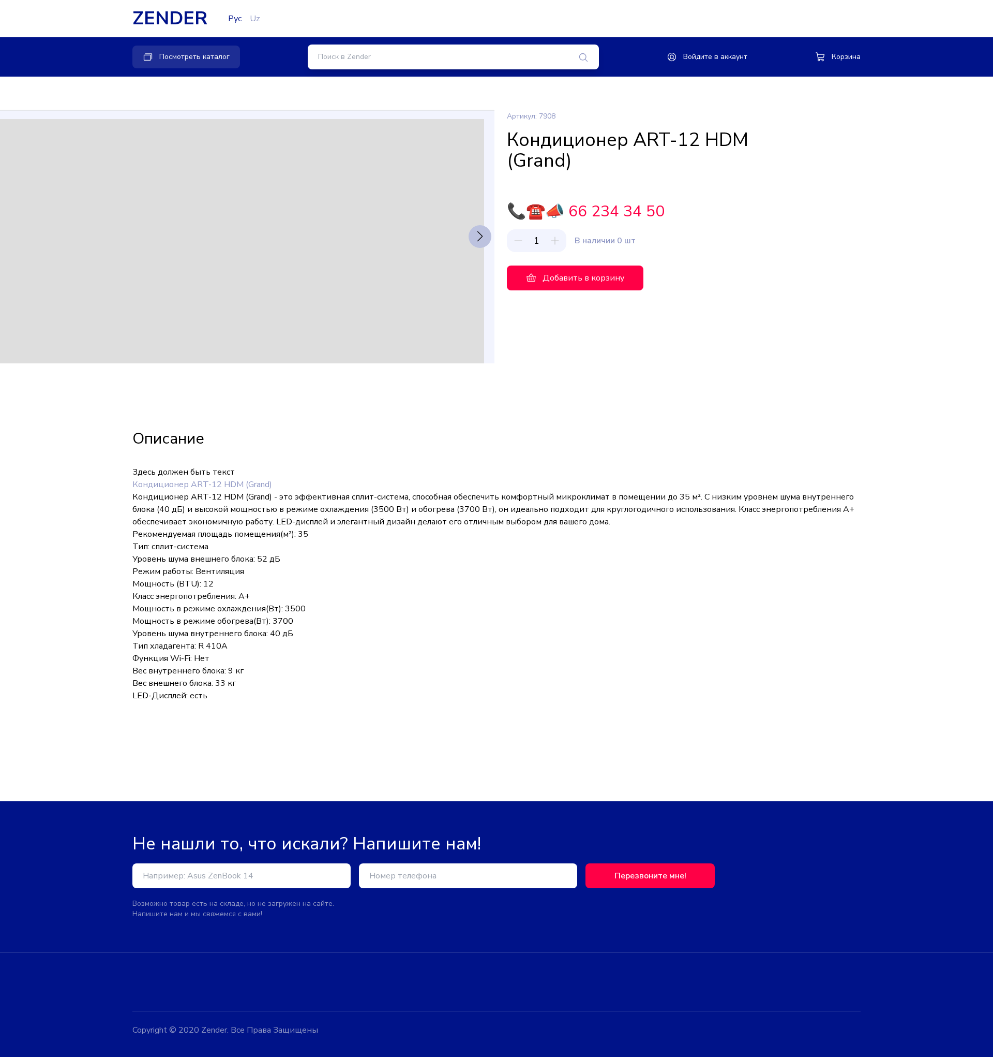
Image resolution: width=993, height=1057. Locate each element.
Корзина (846, 57)
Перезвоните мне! (650, 876)
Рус (235, 18)
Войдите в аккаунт (715, 57)
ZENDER (169, 18)
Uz (255, 18)
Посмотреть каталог (194, 57)
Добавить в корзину (583, 278)
